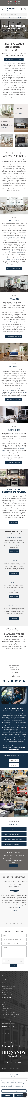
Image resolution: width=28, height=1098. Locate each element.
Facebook (13, 765)
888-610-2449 (6, 1033)
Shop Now (18, 113)
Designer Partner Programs (9, 1016)
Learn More (14, 522)
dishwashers (21, 321)
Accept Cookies (20, 1095)
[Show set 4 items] (21, 923)
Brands (4, 1004)
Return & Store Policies (8, 1023)
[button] (10, 1)
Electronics (5, 983)
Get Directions (9, 59)
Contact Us (5, 1036)
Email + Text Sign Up (8, 1020)
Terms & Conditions (7, 1022)
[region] (14, 1088)
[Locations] (17, 9)
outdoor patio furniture (10, 251)
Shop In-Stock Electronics (14, 462)
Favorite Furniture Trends (9, 994)
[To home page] (10, 9)
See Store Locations (7, 1031)
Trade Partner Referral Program (11, 1014)
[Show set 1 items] (10, 923)
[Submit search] (25, 14)
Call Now (19, 59)
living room (6, 237)
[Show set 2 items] (14, 923)
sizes (9, 394)
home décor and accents (13, 259)
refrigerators (11, 321)
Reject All (7, 1095)
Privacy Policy (14, 1076)
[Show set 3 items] (17, 923)
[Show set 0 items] (6, 923)
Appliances (5, 981)
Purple (4, 390)
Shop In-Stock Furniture (13, 268)
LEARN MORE (14, 551)
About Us (4, 1001)
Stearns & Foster (13, 390)
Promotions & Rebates (8, 986)
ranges (16, 321)
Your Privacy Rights (14, 1091)
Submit (14, 965)
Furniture (4, 979)
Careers (4, 1006)
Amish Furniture (6, 992)
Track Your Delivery (14, 3)
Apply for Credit (6, 1003)
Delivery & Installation (8, 1008)
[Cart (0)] (25, 9)
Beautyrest (22, 388)
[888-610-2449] (21, 9)
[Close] (26, 1080)
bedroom (18, 237)
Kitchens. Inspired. (7, 988)
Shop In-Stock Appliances (14, 336)
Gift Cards (5, 990)
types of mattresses (10, 392)
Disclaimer (5, 1010)
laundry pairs (6, 322)
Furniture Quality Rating (9, 1012)
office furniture (20, 252)
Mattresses (5, 985)
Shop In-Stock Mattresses (14, 399)
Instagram (13, 760)
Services (4, 1018)
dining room (12, 237)
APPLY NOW (14, 573)
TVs (18, 448)
